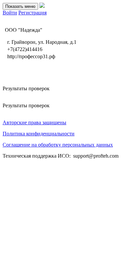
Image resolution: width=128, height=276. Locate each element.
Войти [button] (10, 12)
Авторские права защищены (34, 122)
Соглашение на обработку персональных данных (58, 144)
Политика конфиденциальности (39, 133)
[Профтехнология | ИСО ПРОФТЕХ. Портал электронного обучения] (42, 6)
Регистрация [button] (32, 12)
